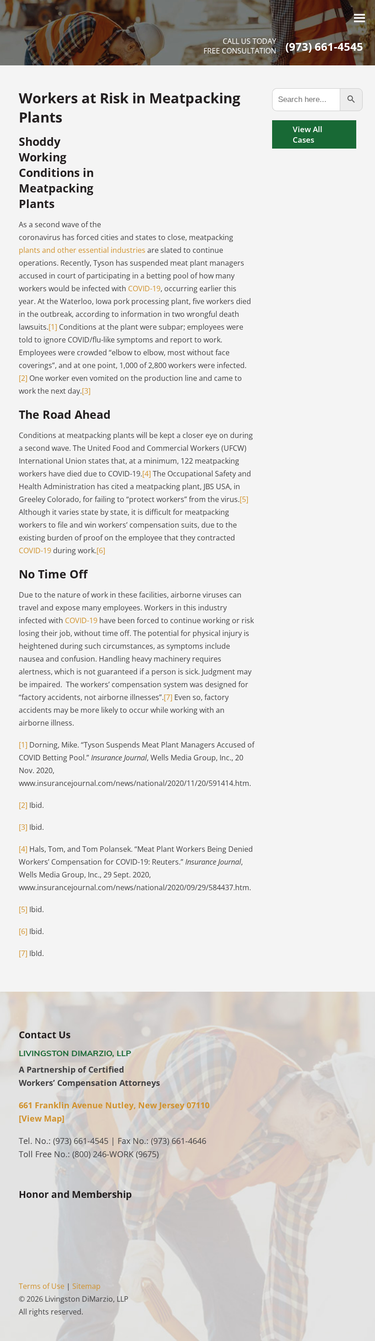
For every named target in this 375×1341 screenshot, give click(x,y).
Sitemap (86, 1286)
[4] (146, 474)
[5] (244, 499)
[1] (52, 327)
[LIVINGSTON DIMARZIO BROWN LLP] (76, 32)
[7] (168, 697)
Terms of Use (41, 1286)
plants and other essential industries (82, 250)
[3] (86, 391)
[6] (100, 550)
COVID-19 (144, 288)
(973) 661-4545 (324, 46)
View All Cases (307, 134)
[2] (23, 378)
